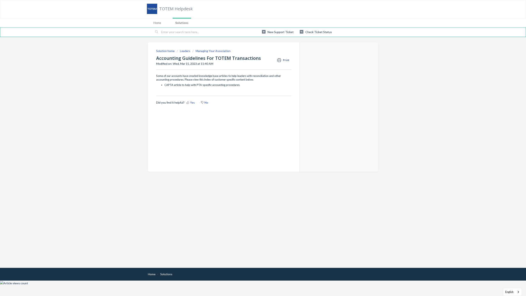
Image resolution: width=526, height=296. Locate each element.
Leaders (185, 51)
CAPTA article (172, 85)
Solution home (165, 51)
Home (157, 22)
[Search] (157, 32)
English (509, 292)
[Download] (255, 95)
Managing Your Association (213, 51)
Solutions (181, 22)
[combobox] (512, 292)
